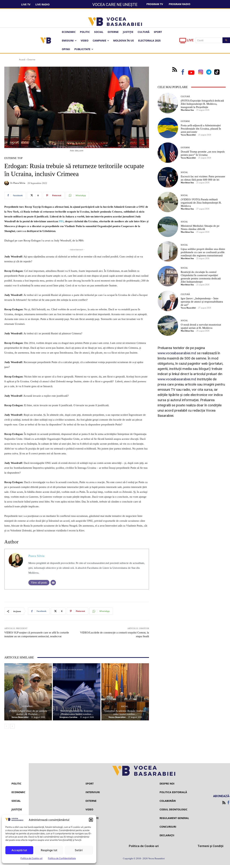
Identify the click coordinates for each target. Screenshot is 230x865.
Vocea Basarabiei (20, 717)
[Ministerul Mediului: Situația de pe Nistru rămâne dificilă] (168, 226)
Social (124, 706)
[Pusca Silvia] (7, 183)
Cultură (76, 706)
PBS (61, 221)
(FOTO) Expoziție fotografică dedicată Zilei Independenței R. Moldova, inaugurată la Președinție (202, 104)
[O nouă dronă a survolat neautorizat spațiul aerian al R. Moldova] (168, 325)
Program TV (154, 4)
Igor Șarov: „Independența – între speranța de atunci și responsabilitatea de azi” (202, 301)
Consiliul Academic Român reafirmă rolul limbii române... (125, 712)
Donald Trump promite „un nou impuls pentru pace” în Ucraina (203, 153)
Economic (27, 706)
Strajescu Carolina (68, 717)
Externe (31, 59)
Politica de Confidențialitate (62, 858)
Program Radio (179, 4)
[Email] (53, 582)
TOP (19, 158)
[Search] (226, 40)
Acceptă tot (19, 850)
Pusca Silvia (19, 183)
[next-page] (12, 726)
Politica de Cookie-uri (31, 858)
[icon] (183, 41)
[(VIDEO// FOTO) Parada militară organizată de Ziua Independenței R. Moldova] (168, 202)
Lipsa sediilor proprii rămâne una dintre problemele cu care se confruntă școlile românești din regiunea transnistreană (203, 252)
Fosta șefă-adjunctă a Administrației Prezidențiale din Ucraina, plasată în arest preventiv (201, 128)
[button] (91, 820)
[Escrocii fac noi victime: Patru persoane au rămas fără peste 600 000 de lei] (168, 177)
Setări (79, 850)
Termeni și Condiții (210, 846)
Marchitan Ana (187, 110)
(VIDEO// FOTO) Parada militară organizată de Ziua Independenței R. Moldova (201, 202)
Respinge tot (49, 850)
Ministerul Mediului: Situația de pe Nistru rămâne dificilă (200, 227)
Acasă (22, 59)
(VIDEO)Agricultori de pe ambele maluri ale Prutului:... (28, 712)
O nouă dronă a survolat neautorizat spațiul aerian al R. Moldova (201, 326)
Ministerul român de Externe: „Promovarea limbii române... (76, 712)
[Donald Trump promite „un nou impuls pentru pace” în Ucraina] (168, 152)
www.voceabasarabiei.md (177, 353)
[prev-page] (6, 726)
